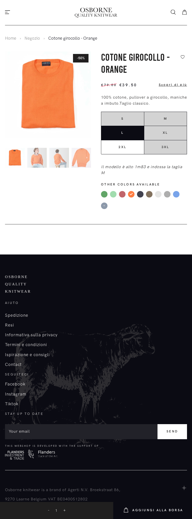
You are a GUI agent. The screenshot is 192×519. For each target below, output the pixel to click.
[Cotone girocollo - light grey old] (158, 194)
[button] (90, 158)
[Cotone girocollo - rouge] (122, 194)
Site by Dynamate (184, 487)
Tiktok (11, 404)
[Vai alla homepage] (96, 13)
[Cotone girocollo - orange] (131, 194)
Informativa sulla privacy (31, 335)
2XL (122, 147)
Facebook (15, 384)
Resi (9, 325)
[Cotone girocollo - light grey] (167, 194)
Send (172, 431)
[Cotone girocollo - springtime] (113, 194)
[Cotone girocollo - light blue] (176, 194)
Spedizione (16, 315)
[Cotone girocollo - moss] (149, 194)
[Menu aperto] (7, 13)
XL (165, 133)
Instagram (15, 394)
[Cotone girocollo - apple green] (104, 194)
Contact (13, 364)
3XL (166, 147)
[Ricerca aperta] (173, 13)
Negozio (32, 38)
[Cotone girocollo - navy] (140, 194)
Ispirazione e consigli (27, 354)
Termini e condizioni (26, 344)
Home (10, 38)
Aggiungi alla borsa (157, 510)
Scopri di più (173, 85)
